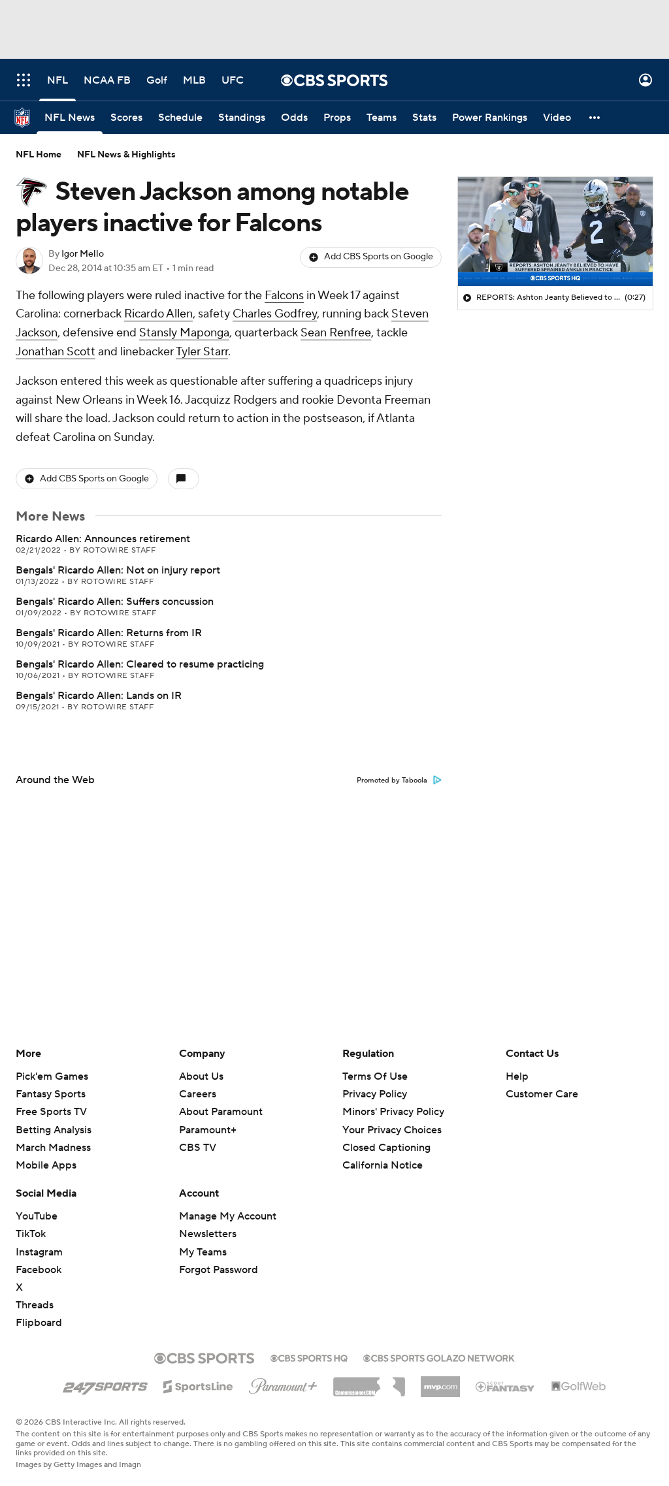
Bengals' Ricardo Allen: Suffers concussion (115, 601)
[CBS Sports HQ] (309, 1356)
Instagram (39, 1252)
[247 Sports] (105, 1384)
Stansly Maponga (184, 332)
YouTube (36, 1216)
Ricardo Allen (158, 313)
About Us (201, 1076)
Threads (35, 1305)
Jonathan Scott (55, 351)
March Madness (53, 1147)
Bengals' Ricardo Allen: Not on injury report (118, 570)
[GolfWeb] (578, 1386)
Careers (197, 1094)
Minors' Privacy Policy (393, 1111)
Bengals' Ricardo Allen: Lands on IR (99, 695)
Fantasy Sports (51, 1094)
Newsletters (208, 1233)
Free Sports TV (51, 1111)
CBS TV (197, 1147)
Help (517, 1076)
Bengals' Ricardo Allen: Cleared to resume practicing (140, 664)
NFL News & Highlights (126, 155)
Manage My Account (227, 1216)
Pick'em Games (52, 1076)
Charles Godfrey (275, 313)
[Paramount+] (283, 1383)
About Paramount (221, 1111)
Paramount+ (208, 1130)
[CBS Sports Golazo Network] (439, 1356)
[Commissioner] (369, 1382)
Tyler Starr (202, 351)
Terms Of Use (375, 1076)
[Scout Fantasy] (506, 1386)
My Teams (203, 1252)
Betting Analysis (53, 1130)
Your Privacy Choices (392, 1130)
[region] (555, 232)
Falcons (284, 295)
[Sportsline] (198, 1384)
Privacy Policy (374, 1094)
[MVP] (440, 1381)
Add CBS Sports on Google (378, 257)
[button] (23, 80)
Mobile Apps (46, 1165)
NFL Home (38, 155)
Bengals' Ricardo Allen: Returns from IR (109, 632)
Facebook (38, 1269)
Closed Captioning (386, 1147)
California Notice (382, 1165)
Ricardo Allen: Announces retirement (103, 538)
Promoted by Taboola (392, 780)
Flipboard (39, 1322)
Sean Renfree (336, 332)
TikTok (31, 1233)
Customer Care (542, 1094)
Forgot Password (218, 1269)
